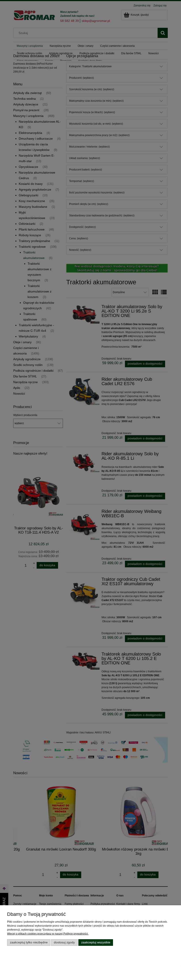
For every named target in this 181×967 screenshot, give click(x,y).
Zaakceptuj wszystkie (95, 942)
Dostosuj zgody (64, 942)
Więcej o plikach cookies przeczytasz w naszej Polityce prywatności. (48, 933)
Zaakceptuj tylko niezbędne (29, 942)
